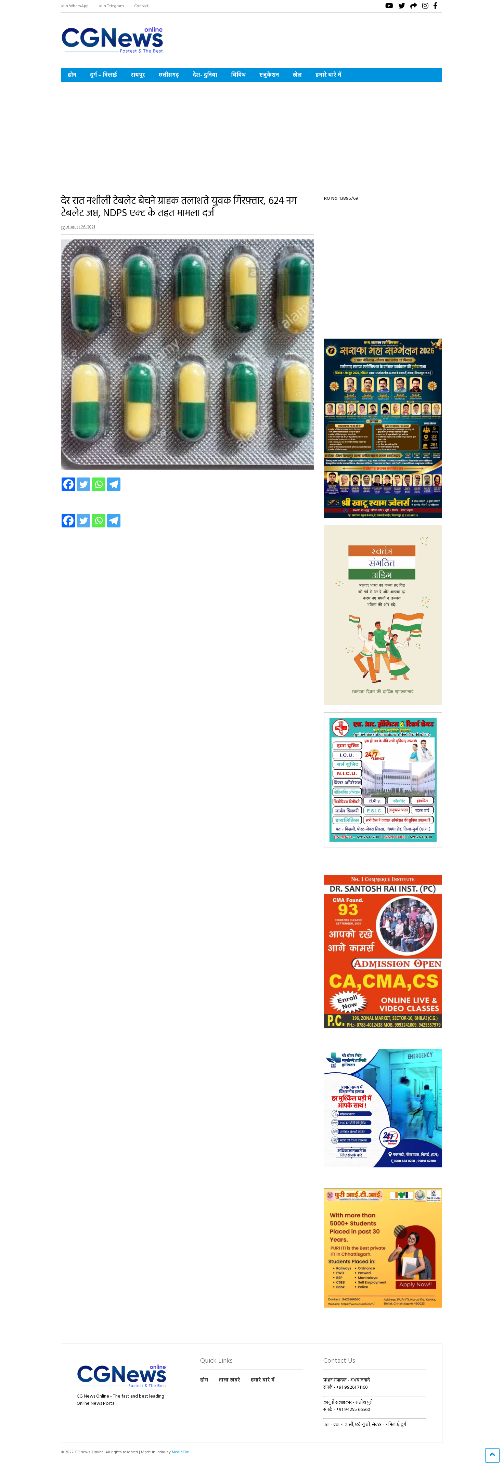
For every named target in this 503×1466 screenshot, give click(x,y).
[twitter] (401, 7)
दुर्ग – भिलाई (103, 75)
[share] (413, 7)
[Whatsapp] (98, 484)
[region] (383, 428)
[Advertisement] (251, 133)
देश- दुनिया (205, 75)
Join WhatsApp (75, 6)
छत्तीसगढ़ (169, 75)
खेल (297, 75)
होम (72, 75)
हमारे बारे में (328, 75)
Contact (141, 6)
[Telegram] (113, 484)
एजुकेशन (269, 75)
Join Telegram (111, 6)
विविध (238, 75)
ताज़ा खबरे (229, 1380)
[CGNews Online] (112, 54)
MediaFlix (180, 1452)
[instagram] (425, 7)
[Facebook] (68, 484)
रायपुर (138, 75)
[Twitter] (83, 484)
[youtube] (389, 7)
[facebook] (435, 7)
